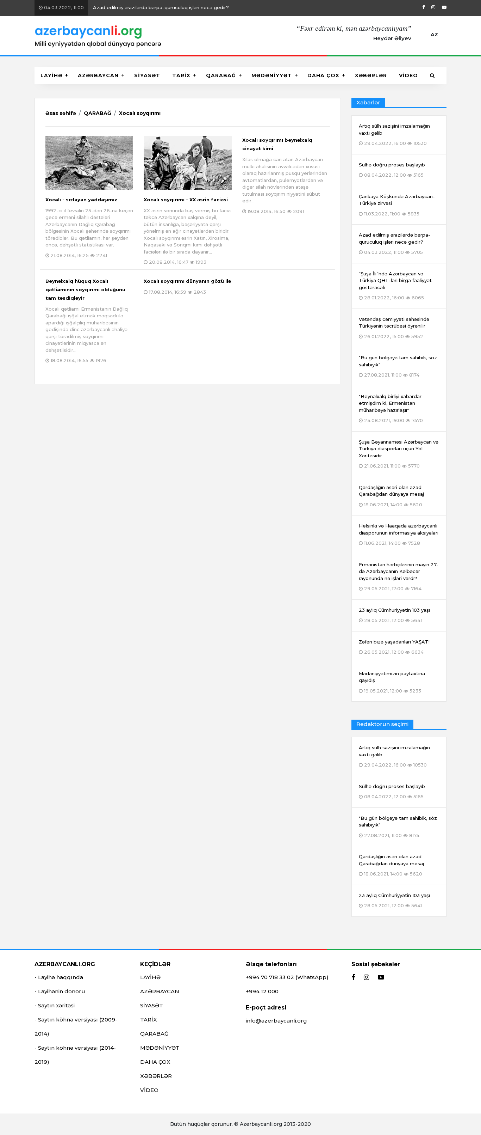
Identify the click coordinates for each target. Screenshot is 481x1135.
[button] (432, 75)
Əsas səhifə (60, 113)
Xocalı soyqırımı (140, 113)
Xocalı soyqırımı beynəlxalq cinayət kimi (284, 175)
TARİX (181, 75)
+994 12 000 (262, 991)
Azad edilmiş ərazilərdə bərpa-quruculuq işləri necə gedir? (136, 7)
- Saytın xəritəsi (55, 1005)
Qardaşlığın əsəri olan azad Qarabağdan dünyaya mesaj (391, 865)
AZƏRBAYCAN (98, 75)
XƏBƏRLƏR (371, 75)
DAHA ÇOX (323, 75)
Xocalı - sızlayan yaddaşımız (89, 227)
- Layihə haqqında (59, 977)
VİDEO (408, 75)
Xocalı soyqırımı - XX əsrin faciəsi (187, 231)
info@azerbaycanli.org (276, 1020)
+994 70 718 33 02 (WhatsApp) (287, 977)
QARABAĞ (221, 75)
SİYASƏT (147, 75)
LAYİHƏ (51, 75)
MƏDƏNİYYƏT (271, 75)
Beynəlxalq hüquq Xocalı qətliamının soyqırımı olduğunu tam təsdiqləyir (86, 321)
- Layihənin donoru (60, 991)
